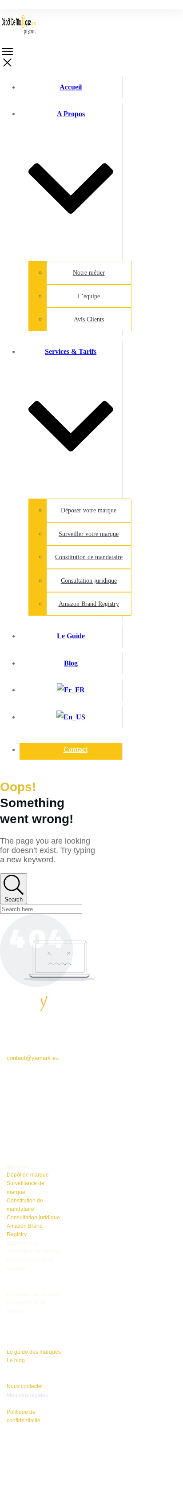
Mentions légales (27, 1395)
